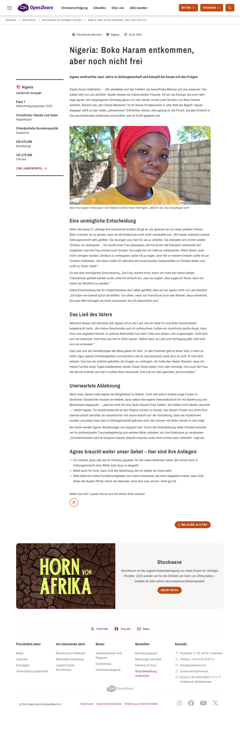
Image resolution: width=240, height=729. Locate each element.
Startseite (11, 20)
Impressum (87, 703)
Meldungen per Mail (148, 659)
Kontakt (181, 644)
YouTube (203, 703)
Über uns (118, 7)
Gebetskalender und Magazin (109, 656)
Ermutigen (23, 665)
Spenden (22, 659)
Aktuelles (99, 7)
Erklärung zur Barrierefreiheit (141, 703)
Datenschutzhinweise (194, 671)
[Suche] (229, 7)
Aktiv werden (139, 7)
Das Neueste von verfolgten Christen (62, 20)
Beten (20, 653)
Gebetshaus (103, 664)
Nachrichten (29, 20)
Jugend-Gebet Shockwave (65, 668)
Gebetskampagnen (108, 670)
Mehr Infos (169, 590)
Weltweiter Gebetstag (70, 659)
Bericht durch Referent (70, 653)
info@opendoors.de (193, 665)
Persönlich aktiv (28, 644)
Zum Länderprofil (29, 168)
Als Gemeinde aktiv (70, 644)
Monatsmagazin (146, 653)
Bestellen (142, 644)
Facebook (191, 703)
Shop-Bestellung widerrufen (146, 674)
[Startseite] (35, 8)
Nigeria (115, 34)
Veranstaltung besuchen (32, 671)
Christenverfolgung (74, 7)
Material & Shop (145, 665)
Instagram (179, 703)
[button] (99, 629)
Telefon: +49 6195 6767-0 (197, 659)
